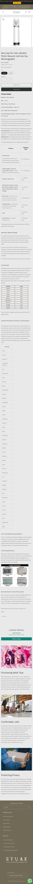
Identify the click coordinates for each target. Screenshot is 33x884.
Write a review (16, 639)
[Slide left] (13, 50)
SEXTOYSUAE (14, 881)
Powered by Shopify (21, 881)
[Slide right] (20, 50)
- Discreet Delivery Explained (10, 850)
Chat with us (17, 2)
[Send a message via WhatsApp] (29, 880)
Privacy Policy (6, 820)
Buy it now (16, 89)
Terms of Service (7, 830)
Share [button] (4, 616)
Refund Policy (6, 823)
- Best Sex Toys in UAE (8, 843)
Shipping (2, 64)
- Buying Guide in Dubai (9, 847)
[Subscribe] (28, 807)
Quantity (3, 76)
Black (11, 73)
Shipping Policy (7, 827)
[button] (3, 12)
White (4, 73)
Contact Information (8, 816)
